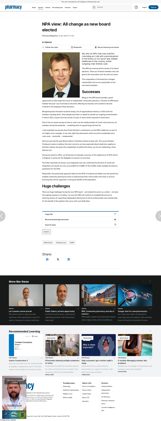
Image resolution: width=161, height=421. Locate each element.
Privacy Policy (86, 390)
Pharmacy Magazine (46, 399)
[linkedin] (68, 259)
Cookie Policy (86, 394)
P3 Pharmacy (105, 397)
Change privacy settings (8, 420)
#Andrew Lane (61, 242)
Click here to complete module (15, 381)
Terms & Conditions (88, 386)
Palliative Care (67, 394)
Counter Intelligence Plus (108, 408)
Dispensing (66, 386)
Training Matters (106, 386)
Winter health (67, 397)
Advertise (85, 401)
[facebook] (47, 259)
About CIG (85, 397)
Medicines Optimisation (71, 390)
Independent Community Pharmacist (35, 401)
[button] (150, 281)
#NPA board (48, 242)
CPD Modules (13, 358)
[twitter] (58, 259)
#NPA (72, 242)
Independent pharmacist (105, 391)
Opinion (46, 232)
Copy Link (49, 214)
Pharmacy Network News (107, 402)
